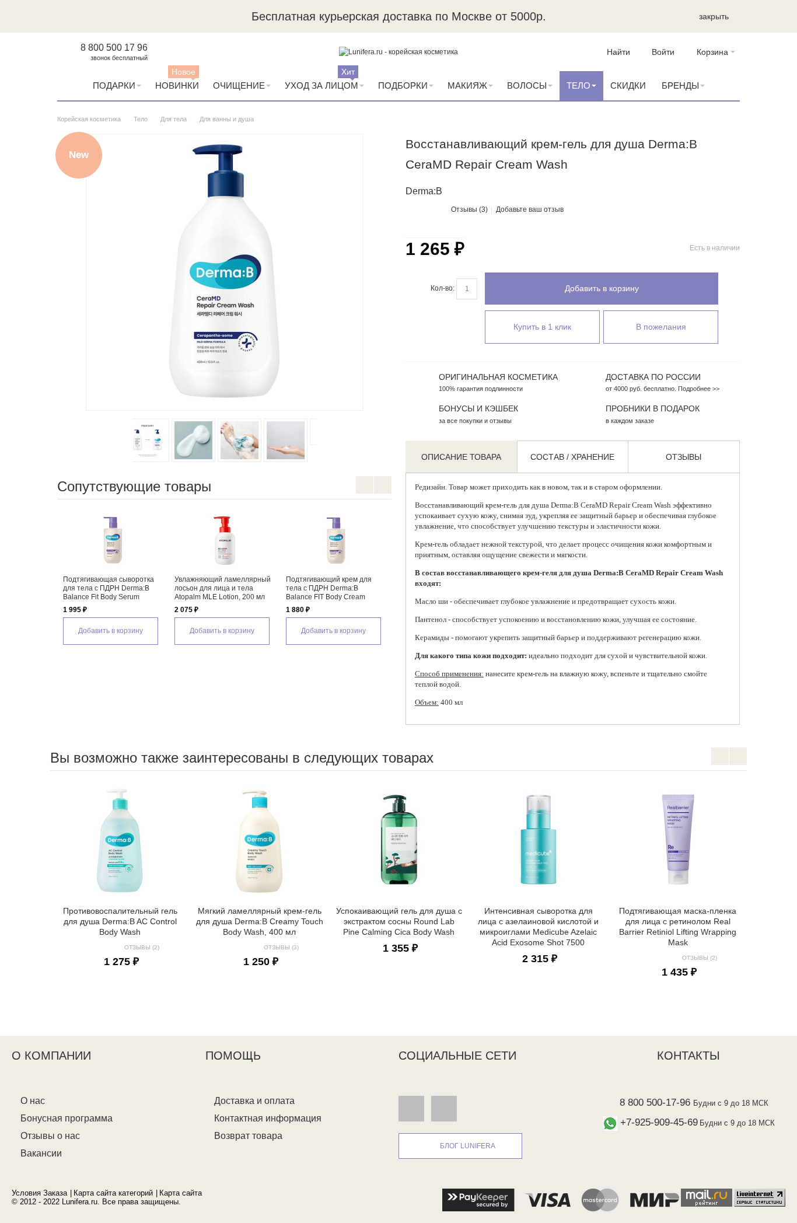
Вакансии (41, 1153)
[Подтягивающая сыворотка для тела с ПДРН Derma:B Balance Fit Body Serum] (113, 540)
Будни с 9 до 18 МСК (730, 1103)
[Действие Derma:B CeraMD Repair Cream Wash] (294, 440)
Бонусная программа (66, 1118)
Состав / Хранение (572, 457)
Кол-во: (443, 288)
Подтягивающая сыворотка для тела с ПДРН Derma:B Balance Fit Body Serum (108, 588)
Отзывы (683, 457)
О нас (32, 1101)
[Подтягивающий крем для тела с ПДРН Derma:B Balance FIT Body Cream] (336, 540)
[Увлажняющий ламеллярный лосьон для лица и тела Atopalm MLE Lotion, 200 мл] (224, 540)
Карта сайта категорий (113, 1193)
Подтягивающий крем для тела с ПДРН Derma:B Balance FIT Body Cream (329, 588)
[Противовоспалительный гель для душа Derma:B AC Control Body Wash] (120, 839)
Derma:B (565, 505)
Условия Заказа (39, 1193)
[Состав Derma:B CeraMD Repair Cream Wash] (248, 440)
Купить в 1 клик (542, 326)
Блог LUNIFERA (467, 1146)
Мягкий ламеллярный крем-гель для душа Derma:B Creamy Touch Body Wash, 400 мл (259, 921)
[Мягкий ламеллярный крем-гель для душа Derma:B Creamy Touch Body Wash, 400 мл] (259, 839)
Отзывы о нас (50, 1136)
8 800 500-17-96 (655, 1102)
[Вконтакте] (411, 1109)
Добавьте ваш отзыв (530, 209)
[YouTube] (444, 1109)
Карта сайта (180, 1193)
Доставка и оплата (254, 1101)
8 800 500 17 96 (114, 48)
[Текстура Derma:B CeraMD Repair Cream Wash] (156, 440)
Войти (663, 52)
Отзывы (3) (469, 209)
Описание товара (461, 457)
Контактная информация (267, 1118)
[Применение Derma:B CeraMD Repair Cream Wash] (202, 440)
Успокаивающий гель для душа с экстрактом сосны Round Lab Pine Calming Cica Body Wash (399, 921)
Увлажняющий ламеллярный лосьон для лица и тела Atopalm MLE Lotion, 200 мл (222, 588)
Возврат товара (248, 1136)
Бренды (680, 85)
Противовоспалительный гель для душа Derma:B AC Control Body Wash (120, 921)
